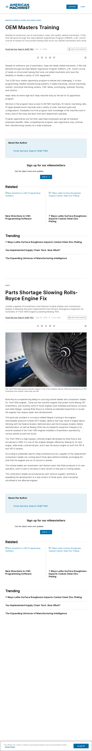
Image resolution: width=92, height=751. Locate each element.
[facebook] (38, 57)
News (7, 285)
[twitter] (46, 57)
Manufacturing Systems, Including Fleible (23, 20)
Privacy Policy (10, 747)
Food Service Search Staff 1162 (19, 49)
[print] (85, 57)
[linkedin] (42, 57)
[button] (7, 6)
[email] (54, 57)
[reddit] (50, 57)
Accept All (81, 746)
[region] (46, 746)
